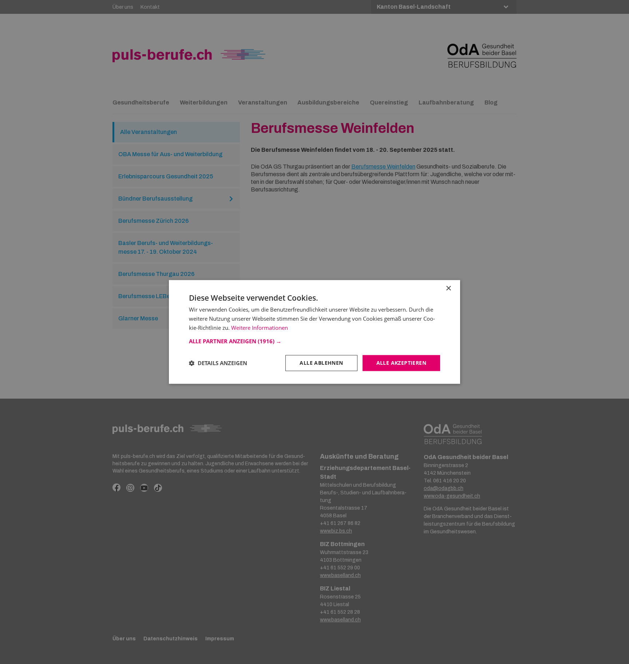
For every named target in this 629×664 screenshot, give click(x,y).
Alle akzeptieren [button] (401, 362)
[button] (314, 341)
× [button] (448, 288)
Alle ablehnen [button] (321, 362)
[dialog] (314, 332)
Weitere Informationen (259, 327)
